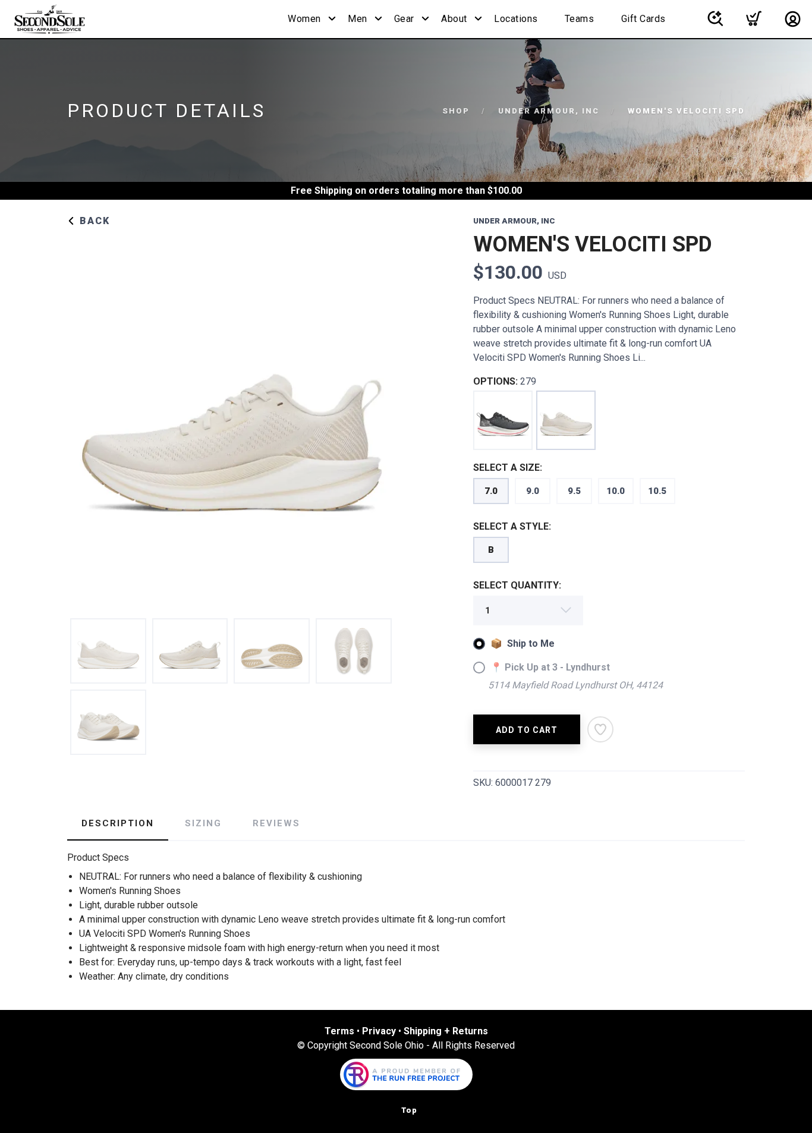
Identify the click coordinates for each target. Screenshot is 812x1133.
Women (304, 18)
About (454, 18)
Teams (579, 18)
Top (409, 1110)
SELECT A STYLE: (512, 526)
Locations (516, 18)
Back (93, 220)
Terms (339, 1031)
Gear (404, 18)
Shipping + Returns (446, 1031)
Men (357, 18)
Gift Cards (643, 18)
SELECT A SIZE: (507, 467)
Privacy (379, 1031)
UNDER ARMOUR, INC (548, 110)
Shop (456, 110)
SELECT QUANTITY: (517, 585)
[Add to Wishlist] (600, 729)
